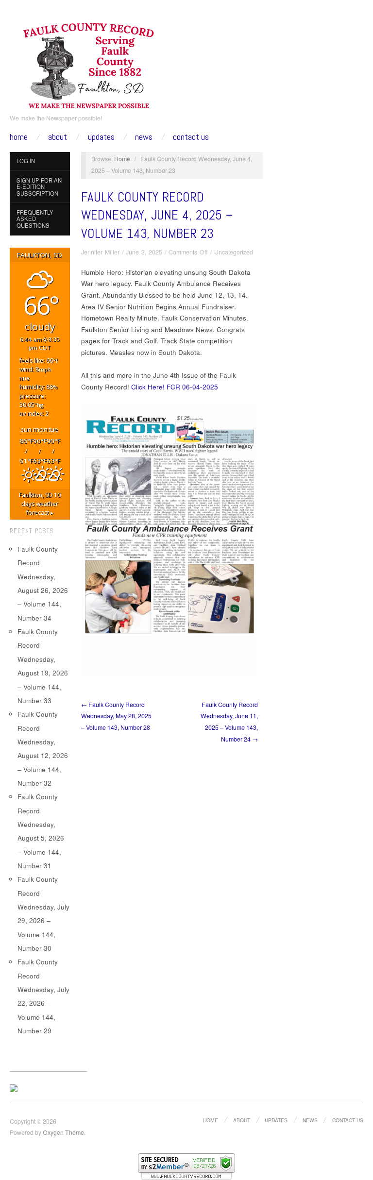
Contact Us (191, 137)
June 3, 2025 (144, 252)
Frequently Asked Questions (35, 218)
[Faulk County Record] (89, 64)
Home (19, 137)
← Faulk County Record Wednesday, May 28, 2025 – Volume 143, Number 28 (116, 716)
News (144, 137)
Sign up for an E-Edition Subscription (39, 186)
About (57, 137)
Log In (26, 161)
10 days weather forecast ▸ (40, 504)
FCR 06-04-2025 (192, 386)
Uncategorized (233, 252)
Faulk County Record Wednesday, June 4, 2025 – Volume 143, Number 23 (157, 215)
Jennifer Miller (100, 252)
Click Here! (148, 386)
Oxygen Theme (63, 1132)
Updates (101, 137)
